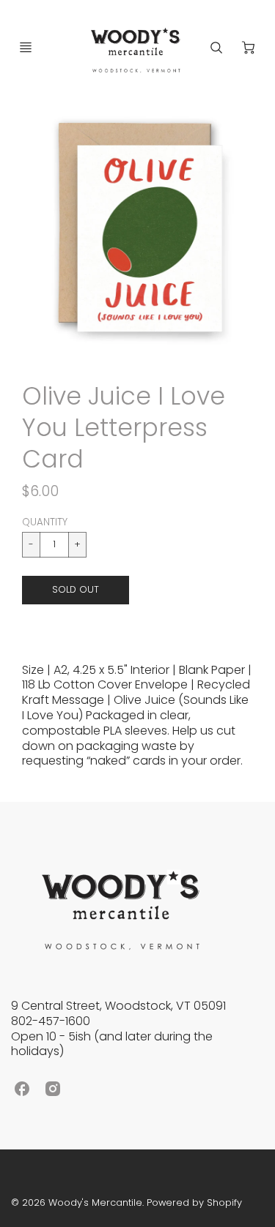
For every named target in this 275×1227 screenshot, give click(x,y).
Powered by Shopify (194, 1202)
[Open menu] (25, 47)
